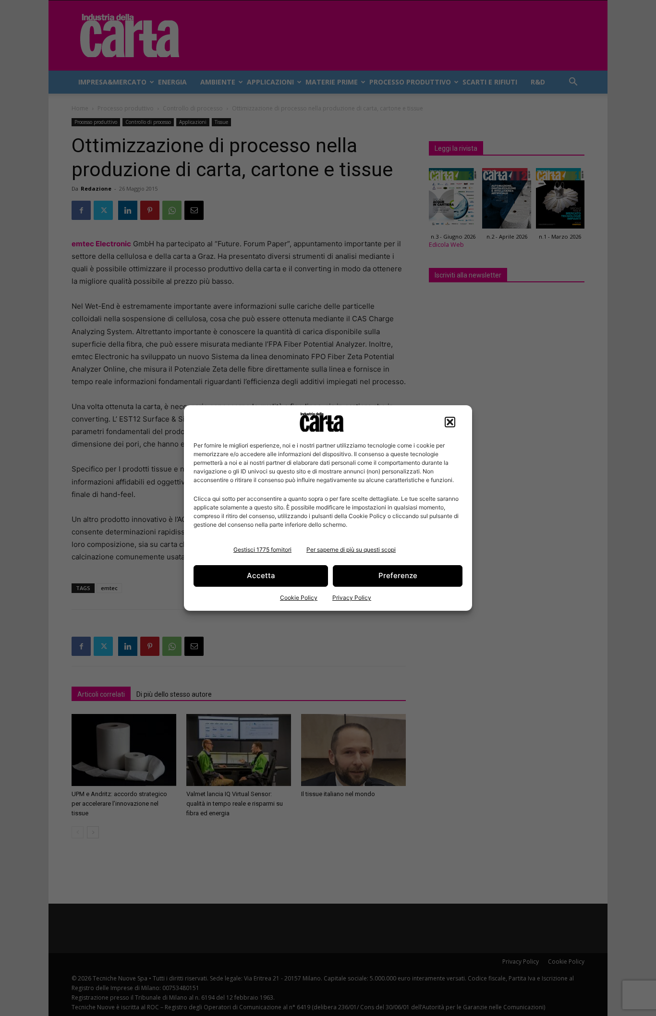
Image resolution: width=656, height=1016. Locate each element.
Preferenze (397, 575)
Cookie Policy (298, 597)
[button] (450, 422)
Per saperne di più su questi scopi (351, 549)
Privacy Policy (351, 597)
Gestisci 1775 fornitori (262, 549)
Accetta (261, 575)
